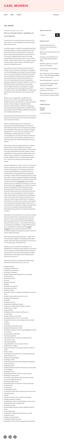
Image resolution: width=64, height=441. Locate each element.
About (5, 14)
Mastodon (42, 108)
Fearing (18, 185)
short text (21, 181)
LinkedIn (42, 109)
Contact (19, 14)
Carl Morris (16, 6)
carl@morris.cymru (45, 104)
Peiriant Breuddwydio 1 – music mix (49, 80)
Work (12, 14)
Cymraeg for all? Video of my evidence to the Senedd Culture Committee (48, 47)
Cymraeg (56, 14)
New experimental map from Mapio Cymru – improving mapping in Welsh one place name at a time (50, 75)
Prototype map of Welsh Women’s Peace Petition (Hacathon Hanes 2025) (49, 58)
